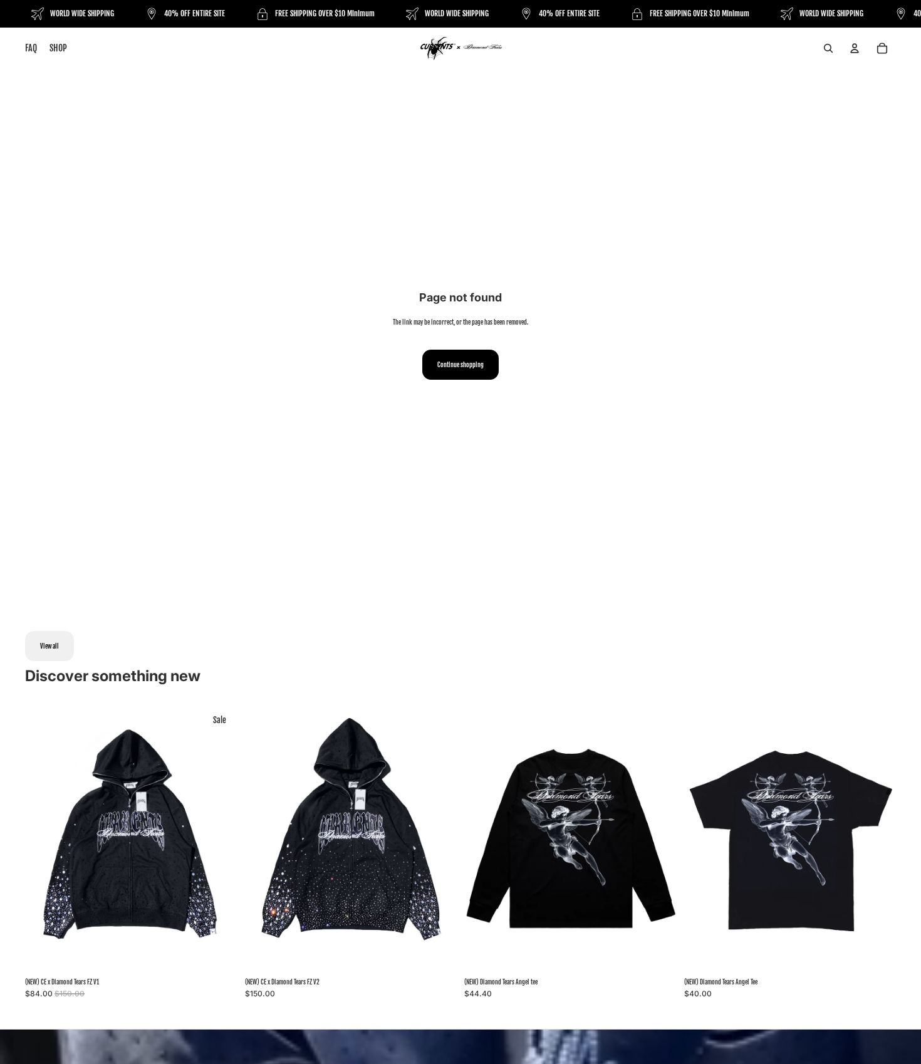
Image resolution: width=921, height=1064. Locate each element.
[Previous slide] (44, 839)
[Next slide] (218, 839)
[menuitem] (31, 48)
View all (49, 646)
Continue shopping (460, 364)
